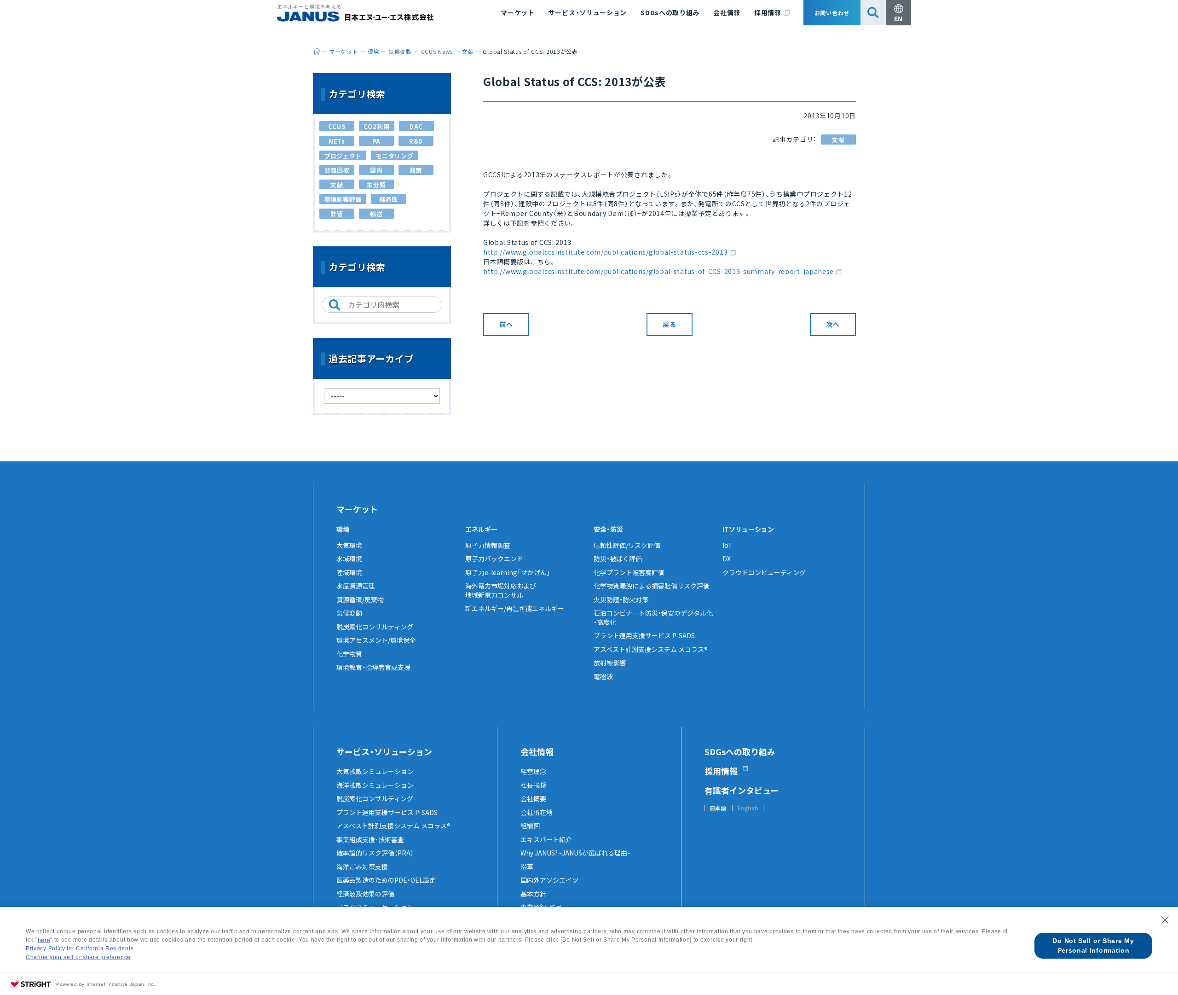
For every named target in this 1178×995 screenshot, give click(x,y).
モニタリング (394, 155)
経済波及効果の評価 (365, 893)
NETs (337, 141)
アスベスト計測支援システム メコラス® (651, 649)
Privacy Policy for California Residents (79, 948)
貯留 (336, 213)
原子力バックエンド (494, 558)
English (747, 808)
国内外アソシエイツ (549, 879)
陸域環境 (349, 572)
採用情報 (767, 12)
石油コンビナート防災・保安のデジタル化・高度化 (653, 617)
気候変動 (349, 612)
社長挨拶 (533, 785)
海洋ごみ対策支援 (362, 866)
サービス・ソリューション (588, 12)
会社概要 (533, 798)
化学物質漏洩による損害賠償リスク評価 (652, 585)
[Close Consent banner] (1165, 920)
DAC (416, 126)
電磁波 (603, 676)
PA (376, 141)
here (44, 940)
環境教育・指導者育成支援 (373, 667)
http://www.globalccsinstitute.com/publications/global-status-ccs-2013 (605, 251)
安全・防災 (608, 529)
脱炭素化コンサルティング (374, 626)
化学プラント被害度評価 (629, 572)
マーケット (518, 12)
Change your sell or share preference (78, 957)
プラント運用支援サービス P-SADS (644, 635)
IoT (727, 545)
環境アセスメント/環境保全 (376, 640)
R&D (416, 141)
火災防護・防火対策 (621, 599)
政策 (416, 170)
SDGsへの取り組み (670, 12)
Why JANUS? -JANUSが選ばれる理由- (575, 852)
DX (726, 558)
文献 (838, 139)
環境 (342, 529)
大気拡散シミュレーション (375, 771)
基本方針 (533, 893)
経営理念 (533, 771)
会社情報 (726, 12)
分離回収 (337, 170)
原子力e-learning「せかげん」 (507, 572)
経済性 (388, 199)
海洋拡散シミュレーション (375, 785)
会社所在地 (536, 812)
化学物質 (349, 653)
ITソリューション (748, 529)
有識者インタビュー (741, 790)
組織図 (530, 825)
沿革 (526, 866)
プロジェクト (343, 155)
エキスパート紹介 (546, 839)
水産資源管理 (355, 585)
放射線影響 (610, 662)
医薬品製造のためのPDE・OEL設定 (386, 879)
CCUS (337, 126)
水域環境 (349, 558)
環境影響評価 (343, 199)
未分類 (376, 184)
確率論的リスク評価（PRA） (375, 852)
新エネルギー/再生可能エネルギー (514, 608)
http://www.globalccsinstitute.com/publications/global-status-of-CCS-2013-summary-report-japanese (658, 271)
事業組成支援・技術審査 (370, 839)
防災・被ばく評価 (618, 558)
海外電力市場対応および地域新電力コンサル (500, 590)
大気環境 (349, 545)
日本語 (718, 808)
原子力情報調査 (487, 545)
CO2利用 (377, 126)
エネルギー (481, 529)
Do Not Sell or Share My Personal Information (1093, 945)
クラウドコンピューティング (764, 572)
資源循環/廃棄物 (360, 599)
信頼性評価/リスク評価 (627, 545)
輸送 (376, 213)
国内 (376, 170)
